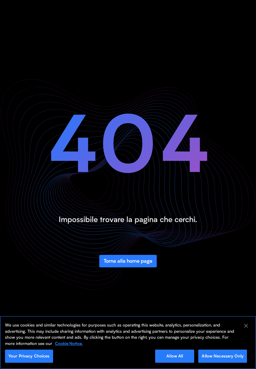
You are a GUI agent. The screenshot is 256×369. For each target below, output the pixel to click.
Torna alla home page (128, 261)
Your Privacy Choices (29, 355)
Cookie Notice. (69, 343)
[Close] (246, 326)
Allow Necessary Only (223, 355)
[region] (128, 342)
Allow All (174, 355)
